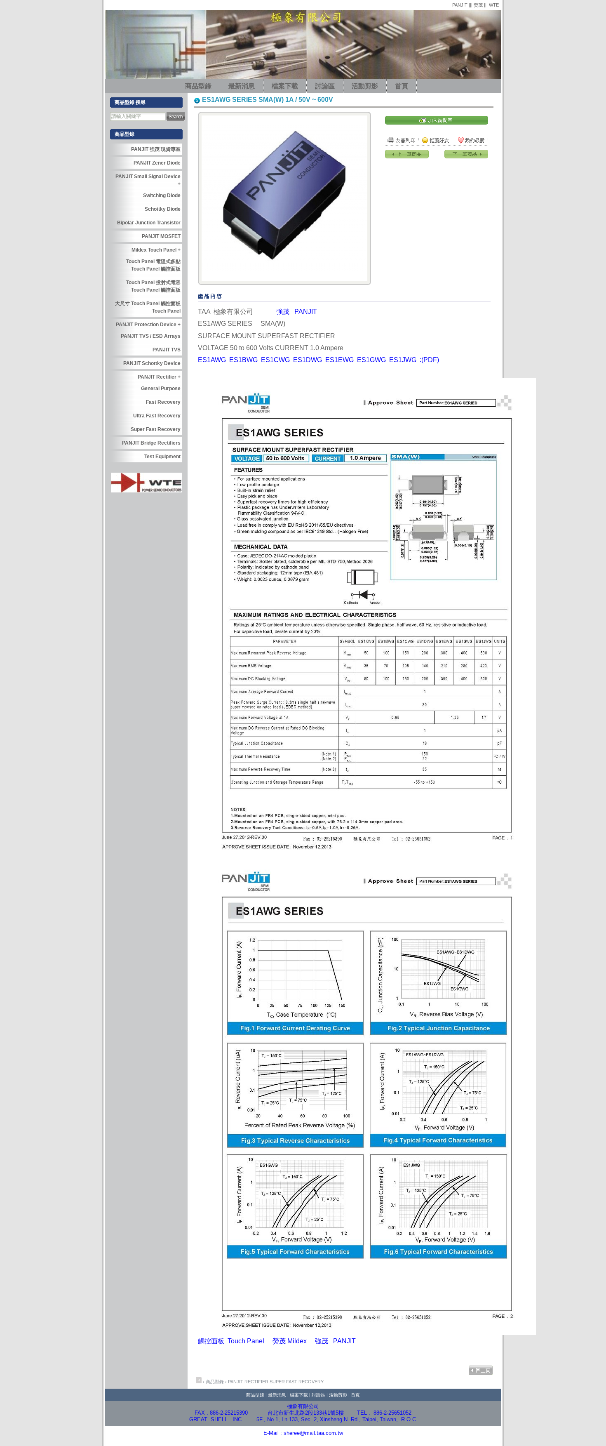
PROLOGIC (383, 1442)
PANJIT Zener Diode (157, 163)
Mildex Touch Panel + (156, 250)
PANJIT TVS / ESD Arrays (151, 336)
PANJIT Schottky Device (152, 363)
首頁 (401, 85)
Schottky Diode (163, 209)
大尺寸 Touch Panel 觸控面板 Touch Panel (148, 307)
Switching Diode (162, 195)
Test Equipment (162, 456)
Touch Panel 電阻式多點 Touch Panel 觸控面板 (153, 265)
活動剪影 (365, 85)
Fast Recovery (163, 402)
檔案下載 (285, 85)
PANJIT (460, 4)
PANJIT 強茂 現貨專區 (156, 149)
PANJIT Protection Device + (148, 324)
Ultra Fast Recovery (157, 416)
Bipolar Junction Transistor (149, 223)
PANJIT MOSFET (161, 236)
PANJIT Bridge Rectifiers (151, 443)
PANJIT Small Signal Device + (148, 180)
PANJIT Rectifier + (159, 377)
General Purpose (161, 388)
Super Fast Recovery (297, 1381)
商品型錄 (198, 85)
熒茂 (479, 4)
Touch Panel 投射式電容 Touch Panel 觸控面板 (153, 286)
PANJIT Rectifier (248, 1381)
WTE (494, 4)
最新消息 (241, 85)
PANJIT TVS (167, 350)
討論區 (325, 85)
